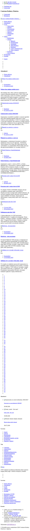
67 (4, 378)
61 (4, 369)
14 (4, 295)
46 (4, 346)
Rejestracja (7, 16)
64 (4, 373)
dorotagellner (7, 459)
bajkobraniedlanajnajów (10, 452)
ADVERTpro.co (11, 524)
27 (4, 315)
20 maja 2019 (7, 157)
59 (4, 366)
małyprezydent (8, 455)
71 (4, 384)
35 (4, 327)
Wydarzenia (7, 54)
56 (4, 361)
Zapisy (6, 59)
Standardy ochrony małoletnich (12, 501)
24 (4, 310)
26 (4, 313)
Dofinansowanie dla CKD (8, 212)
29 (4, 318)
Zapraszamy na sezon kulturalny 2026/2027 (13, 403)
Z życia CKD (7, 207)
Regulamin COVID (9, 494)
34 (4, 325)
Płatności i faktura (8, 495)
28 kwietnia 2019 (8, 209)
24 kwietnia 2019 (8, 233)
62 (4, 370)
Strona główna (8, 21)
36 (4, 328)
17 (4, 300)
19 (4, 303)
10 (4, 289)
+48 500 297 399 (16, 515)
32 (4, 322)
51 (4, 354)
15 (4, 297)
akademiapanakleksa (9, 453)
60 (4, 367)
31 (4, 321)
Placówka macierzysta (10, 503)
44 (4, 342)
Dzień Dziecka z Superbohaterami (10, 160)
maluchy (6, 450)
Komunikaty (7, 84)
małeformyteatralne (9, 461)
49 (4, 351)
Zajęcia (6, 133)
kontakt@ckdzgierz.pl (13, 3)
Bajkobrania (7, 435)
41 (4, 336)
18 (4, 301)
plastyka (6, 462)
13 (4, 294)
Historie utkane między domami (10, 422)
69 (4, 381)
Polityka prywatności (9, 497)
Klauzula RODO (8, 498)
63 (4, 372)
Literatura (6, 447)
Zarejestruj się (7, 6)
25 (4, 312)
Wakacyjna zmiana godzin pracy (10, 89)
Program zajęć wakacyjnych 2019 (10, 186)
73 (4, 387)
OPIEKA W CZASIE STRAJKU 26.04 (12, 260)
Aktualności (7, 23)
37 (4, 330)
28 (4, 316)
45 (4, 343)
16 (4, 298)
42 (4, 337)
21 (4, 306)
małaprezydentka (8, 456)
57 (4, 363)
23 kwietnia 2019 (8, 257)
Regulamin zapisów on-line (11, 438)
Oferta (5, 36)
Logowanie (7, 8)
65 (4, 375)
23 (4, 309)
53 (4, 357)
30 (4, 319)
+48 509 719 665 (11, 2)
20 (4, 304)
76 (4, 391)
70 (4, 382)
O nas (5, 24)
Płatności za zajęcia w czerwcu (9, 138)
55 (4, 360)
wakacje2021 (7, 449)
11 (4, 291)
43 (4, 340)
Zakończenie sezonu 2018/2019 (9, 113)
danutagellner (7, 458)
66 (4, 376)
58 (4, 364)
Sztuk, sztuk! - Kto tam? (9, 412)
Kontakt (6, 56)
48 (4, 349)
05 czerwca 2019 (8, 110)
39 (4, 333)
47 (4, 348)
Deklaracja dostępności (10, 500)
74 (4, 388)
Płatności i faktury (9, 441)
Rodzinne (6, 109)
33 (4, 324)
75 (4, 390)
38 (4, 331)
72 (4, 385)
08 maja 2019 (7, 183)
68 (4, 379)
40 (4, 334)
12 (4, 292)
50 (4, 352)
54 (4, 358)
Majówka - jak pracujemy (8, 236)
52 (4, 355)
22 (4, 307)
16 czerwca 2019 (8, 86)
